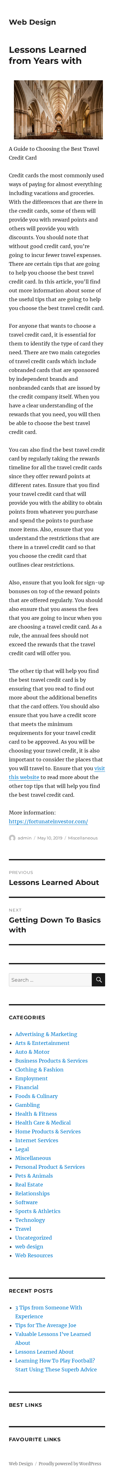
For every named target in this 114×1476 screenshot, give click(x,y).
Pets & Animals (34, 1176)
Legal (22, 1149)
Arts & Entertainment (42, 1043)
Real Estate (29, 1184)
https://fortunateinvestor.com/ (48, 821)
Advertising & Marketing (46, 1034)
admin (25, 837)
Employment (31, 1078)
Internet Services (36, 1140)
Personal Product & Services (50, 1167)
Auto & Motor (32, 1052)
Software (26, 1202)
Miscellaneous (83, 837)
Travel (23, 1229)
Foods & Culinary (36, 1096)
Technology (30, 1220)
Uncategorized (33, 1238)
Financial (26, 1087)
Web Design (32, 22)
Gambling (27, 1105)
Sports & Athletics (37, 1211)
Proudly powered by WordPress (70, 1464)
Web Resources (34, 1255)
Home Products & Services (48, 1131)
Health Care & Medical (43, 1122)
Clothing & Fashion (39, 1069)
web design (29, 1246)
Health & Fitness (36, 1114)
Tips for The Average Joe (45, 1325)
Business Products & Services (51, 1061)
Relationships (32, 1193)
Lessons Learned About (44, 1352)
